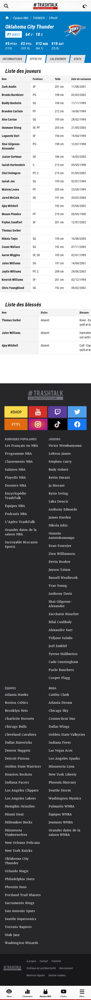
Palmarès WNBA (61, 806)
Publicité (56, 961)
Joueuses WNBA (61, 822)
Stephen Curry (60, 462)
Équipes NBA (20, 18)
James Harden (60, 517)
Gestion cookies (56, 975)
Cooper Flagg (59, 678)
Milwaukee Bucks (18, 822)
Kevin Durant (59, 478)
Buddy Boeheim (11, 103)
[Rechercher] (6, 6)
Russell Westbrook (63, 578)
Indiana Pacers (17, 782)
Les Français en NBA (21, 446)
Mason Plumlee (11, 214)
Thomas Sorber (11, 230)
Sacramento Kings (19, 903)
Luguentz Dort (10, 136)
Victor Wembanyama (65, 446)
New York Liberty (62, 774)
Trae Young (58, 586)
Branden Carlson (12, 111)
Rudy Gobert (58, 470)
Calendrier (57, 59)
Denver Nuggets (17, 750)
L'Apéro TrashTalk (20, 522)
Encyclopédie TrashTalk (15, 495)
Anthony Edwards (63, 509)
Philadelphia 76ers (19, 879)
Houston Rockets (18, 774)
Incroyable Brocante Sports (21, 544)
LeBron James (60, 454)
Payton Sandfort (12, 222)
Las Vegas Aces (60, 750)
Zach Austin (9, 86)
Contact (44, 961)
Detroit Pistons (17, 758)
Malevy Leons (10, 189)
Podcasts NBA (16, 514)
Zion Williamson (62, 554)
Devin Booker (59, 562)
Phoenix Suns (16, 887)
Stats (77, 59)
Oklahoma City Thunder (16, 861)
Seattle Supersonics (20, 919)
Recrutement (66, 968)
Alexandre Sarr (61, 630)
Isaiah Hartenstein (13, 165)
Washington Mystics (65, 798)
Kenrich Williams (12, 279)
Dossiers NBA (15, 485)
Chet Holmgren (11, 173)
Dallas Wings (59, 727)
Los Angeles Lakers (20, 798)
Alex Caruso (9, 119)
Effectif (53, 18)
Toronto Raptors (18, 927)
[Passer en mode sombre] (85, 6)
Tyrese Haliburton (63, 654)
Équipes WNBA (60, 814)
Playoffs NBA (15, 478)
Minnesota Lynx (61, 766)
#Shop (16, 412)
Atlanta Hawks (16, 695)
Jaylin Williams (11, 271)
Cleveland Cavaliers (20, 735)
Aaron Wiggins (11, 255)
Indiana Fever (60, 743)
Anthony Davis (60, 594)
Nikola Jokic (58, 525)
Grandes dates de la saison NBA (20, 532)
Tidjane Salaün (60, 638)
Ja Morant (56, 485)
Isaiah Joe (8, 181)
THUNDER (39, 18)
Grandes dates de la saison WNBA (64, 832)
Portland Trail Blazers (23, 895)
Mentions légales (36, 975)
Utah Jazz (12, 935)
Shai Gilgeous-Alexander (11, 146)
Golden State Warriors (23, 766)
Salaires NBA (15, 470)
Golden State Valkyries (67, 735)
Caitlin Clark (59, 695)
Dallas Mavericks (18, 743)
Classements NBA (19, 462)
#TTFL (16, 424)
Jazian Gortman (11, 156)
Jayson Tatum (59, 570)
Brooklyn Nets (16, 711)
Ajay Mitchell (10, 206)
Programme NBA (18, 454)
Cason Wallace (11, 247)
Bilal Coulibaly (60, 622)
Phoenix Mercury (62, 782)
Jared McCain (10, 197)
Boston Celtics (16, 703)
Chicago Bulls (16, 727)
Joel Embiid (58, 646)
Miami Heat (14, 814)
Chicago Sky (58, 711)
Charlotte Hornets (19, 719)
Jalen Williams (11, 263)
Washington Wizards (21, 943)
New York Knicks (18, 851)
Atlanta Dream (60, 703)
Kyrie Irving (58, 493)
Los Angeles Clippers (21, 790)
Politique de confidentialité (41, 968)
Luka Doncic (58, 501)
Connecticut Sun (62, 719)
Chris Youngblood (13, 288)
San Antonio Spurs (20, 911)
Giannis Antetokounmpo (61, 535)
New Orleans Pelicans (22, 843)
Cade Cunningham (63, 662)
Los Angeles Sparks (64, 758)
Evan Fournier (60, 546)
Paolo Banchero (61, 670)
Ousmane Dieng (11, 127)
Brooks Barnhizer (13, 95)
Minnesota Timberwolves (16, 832)
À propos (31, 961)
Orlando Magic (17, 871)
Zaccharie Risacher (64, 614)
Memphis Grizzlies (20, 806)
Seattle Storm (60, 790)
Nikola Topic (10, 238)
